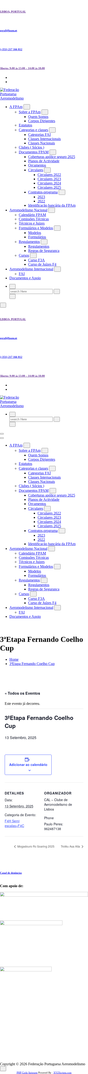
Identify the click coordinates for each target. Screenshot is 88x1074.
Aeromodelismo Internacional (31, 269)
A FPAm (16, 107)
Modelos (34, 233)
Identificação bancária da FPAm (52, 205)
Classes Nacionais (41, 143)
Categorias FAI (39, 135)
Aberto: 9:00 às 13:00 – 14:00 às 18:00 (22, 68)
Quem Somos (38, 117)
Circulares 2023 (49, 179)
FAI (22, 274)
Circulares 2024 (49, 183)
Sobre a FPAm (30, 112)
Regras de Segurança (43, 251)
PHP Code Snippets (27, 1072)
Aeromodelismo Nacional (28, 210)
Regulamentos (29, 242)
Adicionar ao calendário (28, 764)
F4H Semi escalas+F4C (14, 823)
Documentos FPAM (34, 152)
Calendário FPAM (32, 215)
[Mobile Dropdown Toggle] (26, 106)
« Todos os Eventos (22, 693)
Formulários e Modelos (36, 228)
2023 (41, 197)
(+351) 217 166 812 (11, 49)
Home (14, 659)
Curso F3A (36, 260)
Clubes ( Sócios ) (31, 147)
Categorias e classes (33, 130)
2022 (41, 201)
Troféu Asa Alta (71, 846)
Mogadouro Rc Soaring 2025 (35, 846)
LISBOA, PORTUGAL (13, 11)
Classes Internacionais (44, 139)
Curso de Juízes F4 (42, 264)
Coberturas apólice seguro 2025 (51, 157)
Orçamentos (37, 165)
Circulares (35, 170)
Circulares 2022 (49, 175)
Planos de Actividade (43, 161)
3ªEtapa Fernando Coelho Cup (32, 664)
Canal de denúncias (11, 872)
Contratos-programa (43, 192)
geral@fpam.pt (8, 30)
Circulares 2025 (49, 187)
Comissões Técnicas (34, 219)
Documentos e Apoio (25, 278)
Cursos (24, 255)
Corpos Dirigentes (41, 121)
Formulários (37, 237)
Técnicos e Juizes (32, 223)
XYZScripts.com (63, 1072)
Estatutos (25, 125)
